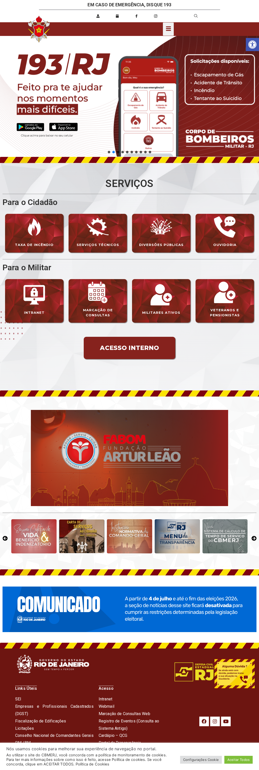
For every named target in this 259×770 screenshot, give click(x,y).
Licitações (24, 728)
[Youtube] (226, 721)
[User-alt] (98, 16)
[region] (129, 96)
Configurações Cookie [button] (201, 760)
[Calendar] (117, 16)
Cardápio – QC (112, 735)
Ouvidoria (224, 245)
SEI (18, 699)
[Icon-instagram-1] (156, 16)
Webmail (106, 706)
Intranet (34, 312)
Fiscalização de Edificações (40, 721)
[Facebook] (204, 721)
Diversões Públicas (161, 245)
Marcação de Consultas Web (124, 713)
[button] (252, 44)
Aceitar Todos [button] (238, 760)
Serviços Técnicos (98, 245)
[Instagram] (215, 721)
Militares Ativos (161, 312)
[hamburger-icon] (168, 29)
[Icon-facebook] (136, 16)
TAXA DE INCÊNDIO (34, 245)
